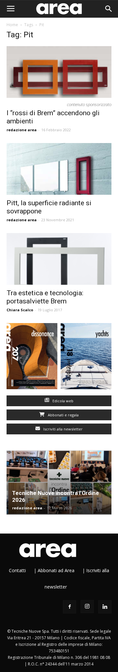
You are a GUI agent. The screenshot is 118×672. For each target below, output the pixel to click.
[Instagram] (87, 606)
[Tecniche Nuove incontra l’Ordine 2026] (59, 482)
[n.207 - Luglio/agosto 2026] (32, 357)
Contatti (17, 570)
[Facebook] (69, 606)
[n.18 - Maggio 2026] (86, 357)
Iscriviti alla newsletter (62, 429)
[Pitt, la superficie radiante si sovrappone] (59, 169)
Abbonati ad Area (56, 570)
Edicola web (62, 400)
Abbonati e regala (63, 414)
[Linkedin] (104, 606)
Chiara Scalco (20, 309)
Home (12, 24)
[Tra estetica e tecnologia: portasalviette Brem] (59, 259)
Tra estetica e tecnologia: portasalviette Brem (45, 297)
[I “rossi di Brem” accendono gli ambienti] (59, 72)
